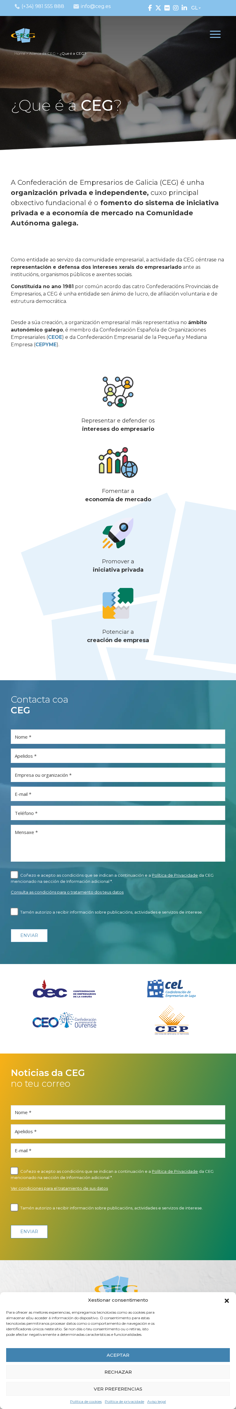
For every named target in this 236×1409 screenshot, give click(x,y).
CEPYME (46, 344)
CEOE (55, 337)
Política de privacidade (124, 1401)
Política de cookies (86, 1401)
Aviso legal (156, 1401)
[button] (227, 1300)
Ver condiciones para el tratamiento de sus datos (59, 1188)
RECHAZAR (118, 1372)
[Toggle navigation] (215, 35)
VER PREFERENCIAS (118, 1389)
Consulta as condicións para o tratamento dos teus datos (67, 892)
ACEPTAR (118, 1355)
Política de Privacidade (175, 875)
